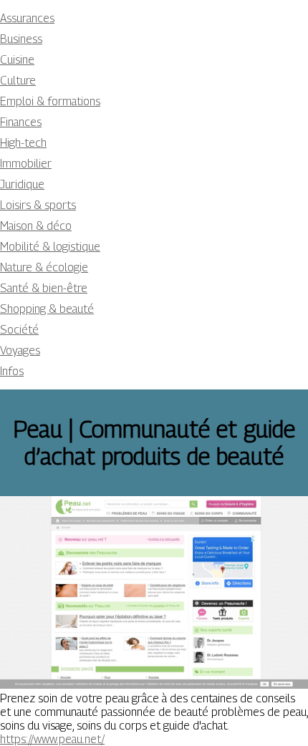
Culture (18, 80)
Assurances (27, 18)
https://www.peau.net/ (52, 739)
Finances (21, 122)
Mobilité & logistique (50, 246)
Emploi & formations (50, 101)
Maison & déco (36, 226)
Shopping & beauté (47, 309)
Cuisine (17, 60)
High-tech (23, 143)
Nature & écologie (44, 267)
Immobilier (26, 163)
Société (19, 329)
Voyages (20, 350)
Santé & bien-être (43, 288)
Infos (12, 371)
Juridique (22, 184)
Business (21, 39)
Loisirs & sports (38, 205)
